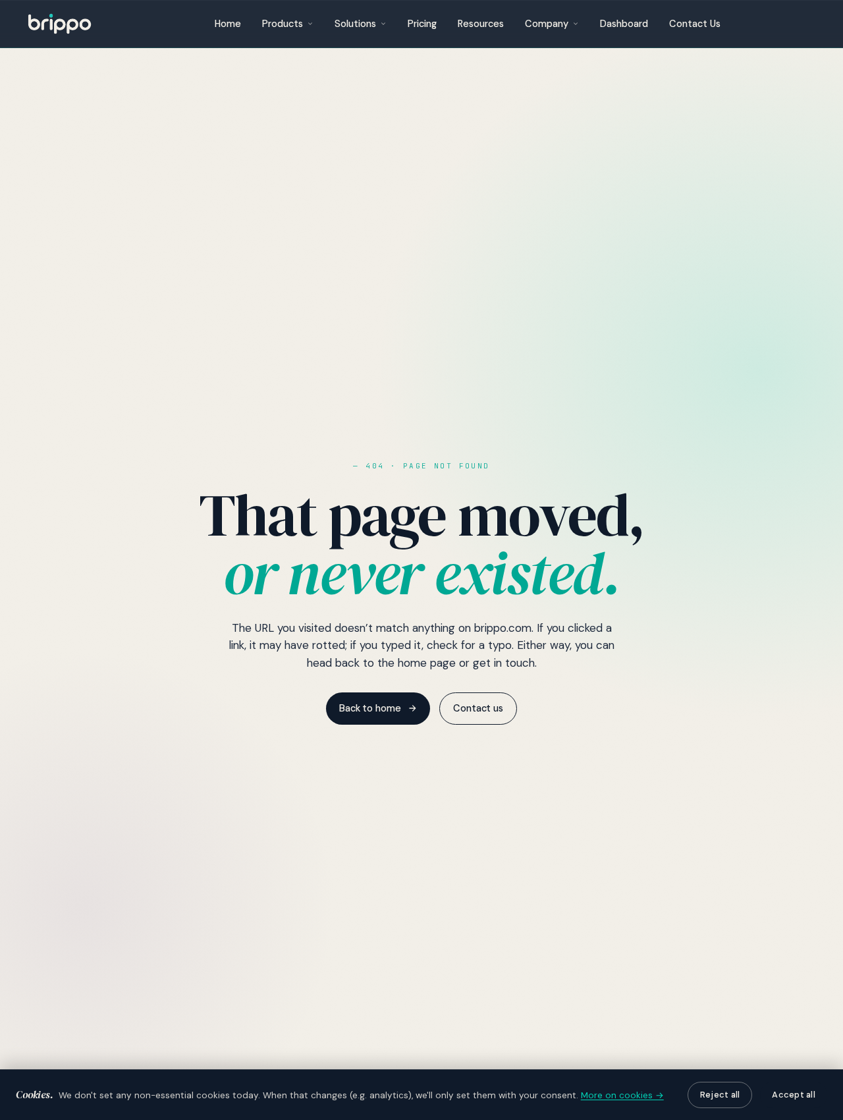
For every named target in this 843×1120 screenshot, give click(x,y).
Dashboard (624, 24)
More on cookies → (622, 1095)
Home (228, 24)
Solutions (355, 24)
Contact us (478, 708)
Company (546, 24)
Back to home (370, 708)
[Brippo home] (59, 24)
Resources (481, 24)
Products (282, 24)
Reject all (720, 1094)
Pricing (422, 24)
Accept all (793, 1094)
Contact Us (695, 24)
